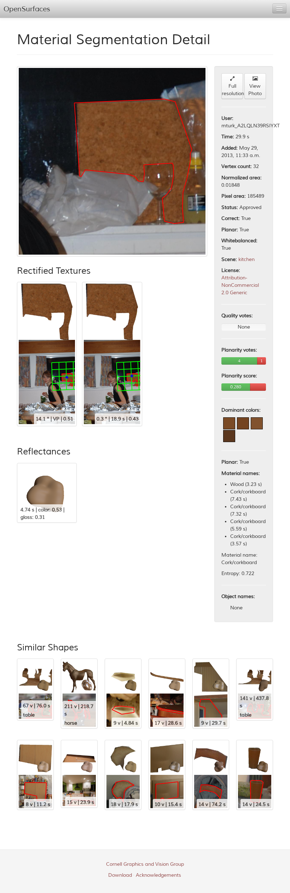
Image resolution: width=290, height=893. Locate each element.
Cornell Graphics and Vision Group (145, 864)
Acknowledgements (158, 875)
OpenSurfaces (27, 9)
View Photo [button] (255, 90)
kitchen (246, 259)
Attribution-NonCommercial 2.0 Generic (240, 285)
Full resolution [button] (232, 90)
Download (120, 875)
